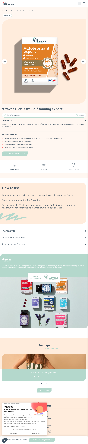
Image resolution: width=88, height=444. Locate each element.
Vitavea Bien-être (17, 11)
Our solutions (6, 11)
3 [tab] (46, 383)
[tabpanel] (44, 367)
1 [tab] (41, 383)
